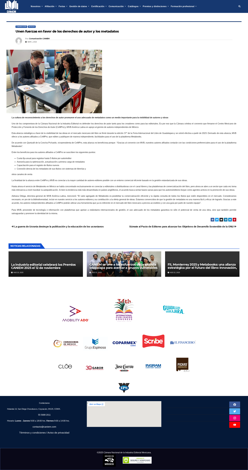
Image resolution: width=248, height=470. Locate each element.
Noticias (32, 26)
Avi (49, 432)
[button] (239, 6)
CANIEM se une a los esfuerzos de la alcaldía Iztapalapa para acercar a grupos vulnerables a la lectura (123, 268)
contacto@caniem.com (44, 427)
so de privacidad (60, 432)
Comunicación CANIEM (39, 38)
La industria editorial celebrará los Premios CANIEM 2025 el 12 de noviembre (43, 266)
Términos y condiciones (32, 432)
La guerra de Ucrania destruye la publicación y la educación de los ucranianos (59, 226)
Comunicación (21, 26)
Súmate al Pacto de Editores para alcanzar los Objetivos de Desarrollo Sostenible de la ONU (181, 226)
